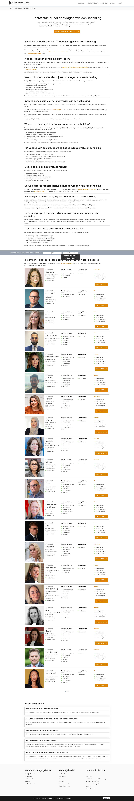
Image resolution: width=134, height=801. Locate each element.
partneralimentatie (82, 67)
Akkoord (106, 798)
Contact (120, 3)
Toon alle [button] (65, 344)
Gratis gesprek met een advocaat (65, 31)
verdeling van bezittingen (69, 67)
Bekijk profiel (100, 284)
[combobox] (52, 253)
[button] (67, 277)
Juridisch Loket (62, 52)
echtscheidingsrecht (67, 263)
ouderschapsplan (56, 109)
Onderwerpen (81, 3)
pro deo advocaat (39, 191)
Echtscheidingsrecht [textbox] (69, 253)
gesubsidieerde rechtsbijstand (86, 189)
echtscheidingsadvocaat (34, 53)
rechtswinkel (51, 52)
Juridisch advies (93, 3)
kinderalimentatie (31, 69)
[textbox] (52, 253)
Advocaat (104, 3)
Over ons (112, 3)
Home (11, 8)
